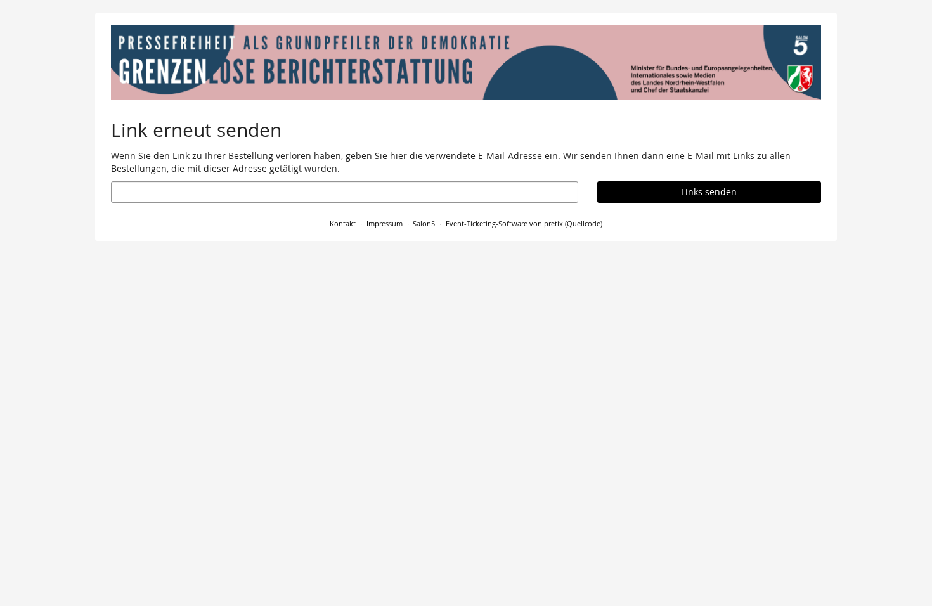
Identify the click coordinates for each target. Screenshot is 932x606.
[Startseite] (466, 62)
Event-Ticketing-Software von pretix (504, 223)
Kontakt (343, 223)
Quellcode (583, 223)
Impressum (384, 223)
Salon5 (424, 223)
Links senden (709, 192)
